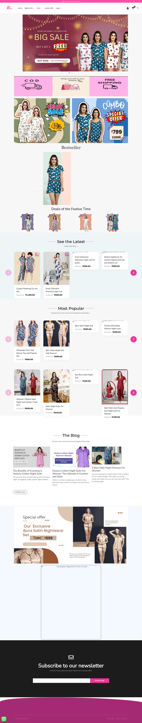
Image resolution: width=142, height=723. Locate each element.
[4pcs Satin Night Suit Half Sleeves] (56, 333)
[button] (16, 43)
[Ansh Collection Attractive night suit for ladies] (86, 252)
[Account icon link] (128, 8)
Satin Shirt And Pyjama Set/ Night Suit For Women (114, 411)
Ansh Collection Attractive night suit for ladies (85, 260)
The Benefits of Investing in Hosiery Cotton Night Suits (27, 472)
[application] (33, 8)
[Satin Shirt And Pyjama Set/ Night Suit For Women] (115, 386)
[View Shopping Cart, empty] (133, 8)
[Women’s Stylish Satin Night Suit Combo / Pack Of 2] (27, 382)
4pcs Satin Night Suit (84, 325)
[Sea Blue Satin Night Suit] (86, 370)
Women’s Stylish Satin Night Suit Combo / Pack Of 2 (26, 402)
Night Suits (29, 8)
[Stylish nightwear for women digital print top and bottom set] (115, 252)
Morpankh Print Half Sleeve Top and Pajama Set (26, 353)
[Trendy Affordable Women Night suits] (115, 321)
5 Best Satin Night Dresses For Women (108, 469)
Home (20, 8)
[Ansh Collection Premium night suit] (56, 268)
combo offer (49, 8)
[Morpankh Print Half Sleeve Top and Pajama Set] (27, 333)
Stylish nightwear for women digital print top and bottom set (114, 260)
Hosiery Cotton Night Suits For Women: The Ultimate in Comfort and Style (70, 473)
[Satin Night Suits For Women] (56, 386)
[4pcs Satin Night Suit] (86, 321)
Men (38, 8)
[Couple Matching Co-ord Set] (27, 268)
